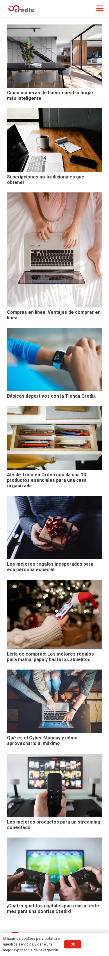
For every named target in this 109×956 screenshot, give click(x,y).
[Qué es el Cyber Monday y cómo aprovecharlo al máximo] (54, 701)
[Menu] (99, 8)
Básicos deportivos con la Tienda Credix (51, 396)
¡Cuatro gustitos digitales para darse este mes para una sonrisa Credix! (53, 908)
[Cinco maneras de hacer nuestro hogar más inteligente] (54, 56)
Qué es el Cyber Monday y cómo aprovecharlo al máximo (42, 740)
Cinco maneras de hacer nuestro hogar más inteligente (50, 95)
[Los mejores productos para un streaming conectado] (54, 785)
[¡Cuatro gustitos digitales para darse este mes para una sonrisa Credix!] (54, 869)
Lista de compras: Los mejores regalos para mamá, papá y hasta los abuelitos (50, 657)
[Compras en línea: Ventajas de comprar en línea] (54, 249)
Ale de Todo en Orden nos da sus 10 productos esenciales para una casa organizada (47, 480)
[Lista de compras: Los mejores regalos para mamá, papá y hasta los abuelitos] (54, 614)
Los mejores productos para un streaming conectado (53, 825)
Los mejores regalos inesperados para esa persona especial (50, 567)
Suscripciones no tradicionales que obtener (45, 180)
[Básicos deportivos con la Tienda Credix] (54, 359)
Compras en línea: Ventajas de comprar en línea (54, 315)
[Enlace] (21, 8)
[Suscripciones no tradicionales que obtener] (54, 140)
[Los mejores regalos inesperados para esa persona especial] (54, 527)
